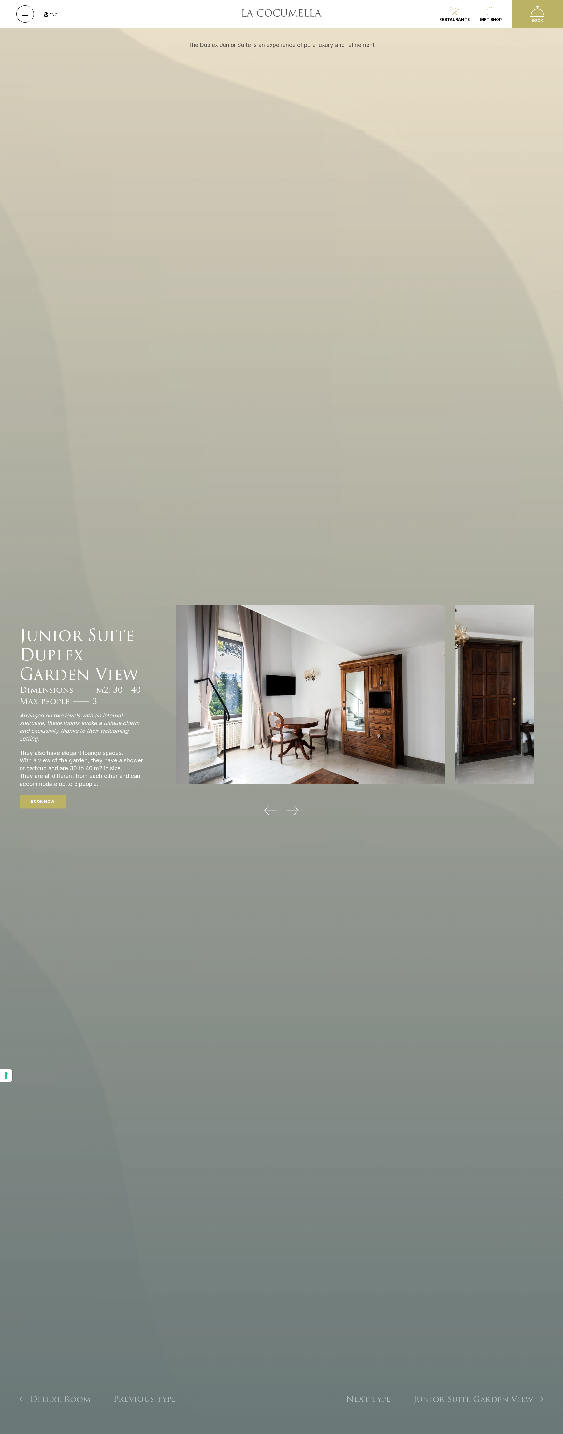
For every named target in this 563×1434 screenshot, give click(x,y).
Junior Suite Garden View (473, 1399)
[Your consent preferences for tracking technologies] (6, 1075)
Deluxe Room (60, 1399)
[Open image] (310, 694)
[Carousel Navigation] (281, 810)
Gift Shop (491, 19)
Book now (42, 801)
